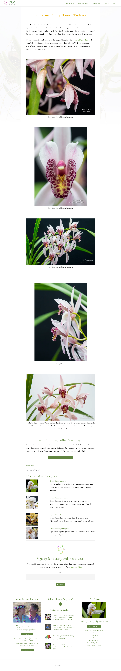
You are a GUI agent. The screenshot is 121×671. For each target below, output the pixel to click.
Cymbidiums (94, 635)
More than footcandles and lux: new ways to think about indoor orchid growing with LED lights (63, 637)
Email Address (60, 573)
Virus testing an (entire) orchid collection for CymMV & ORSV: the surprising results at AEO (64, 627)
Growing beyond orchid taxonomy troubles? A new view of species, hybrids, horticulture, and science (63, 617)
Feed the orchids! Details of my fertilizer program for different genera (62, 646)
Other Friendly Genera (94, 645)
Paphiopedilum (94, 640)
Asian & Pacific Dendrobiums (94, 630)
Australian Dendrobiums (93, 633)
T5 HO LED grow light (80, 40)
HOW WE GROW (27, 634)
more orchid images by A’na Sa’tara (60, 457)
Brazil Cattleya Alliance (94, 643)
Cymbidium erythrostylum (59, 528)
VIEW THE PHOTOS (94, 626)
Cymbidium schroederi (58, 515)
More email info (76, 567)
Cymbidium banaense (58, 481)
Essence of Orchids (10, 3)
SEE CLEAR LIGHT (27, 650)
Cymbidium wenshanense (59, 498)
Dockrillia (94, 638)
